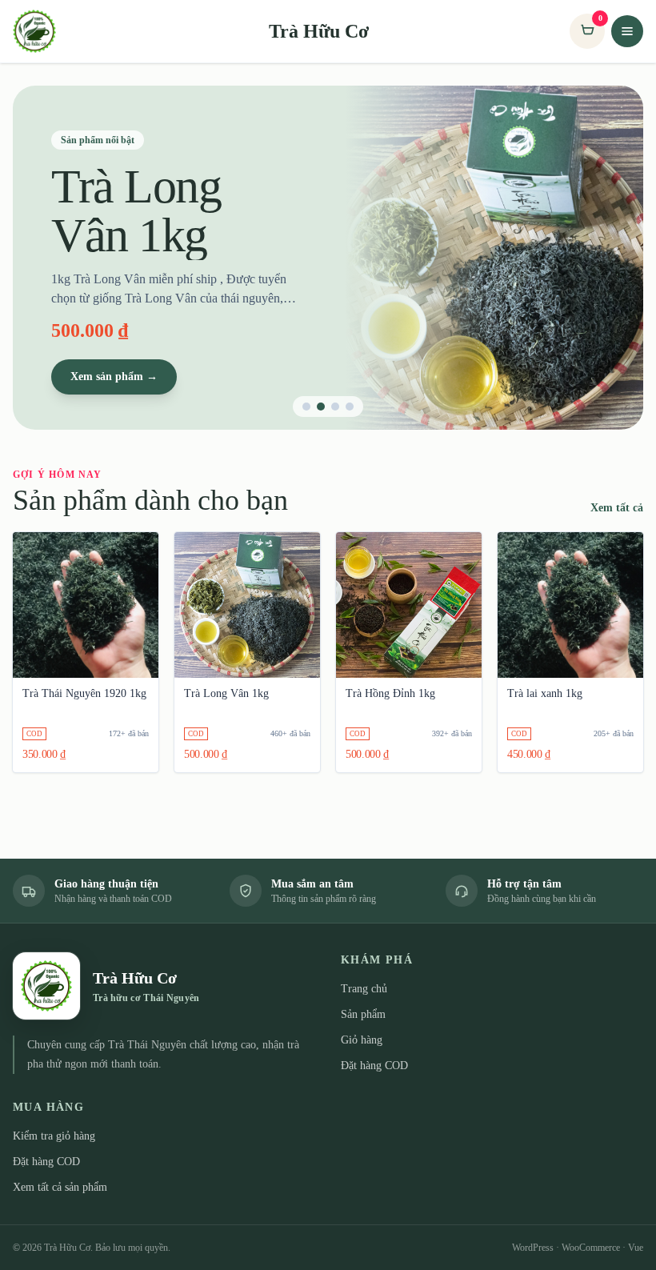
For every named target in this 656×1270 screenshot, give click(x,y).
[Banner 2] (321, 407)
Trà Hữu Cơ (319, 31)
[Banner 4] (350, 407)
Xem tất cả (616, 508)
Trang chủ (364, 989)
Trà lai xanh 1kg (544, 693)
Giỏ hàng (361, 1040)
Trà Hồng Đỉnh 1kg (390, 693)
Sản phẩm (363, 1014)
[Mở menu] (627, 31)
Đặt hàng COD (374, 1066)
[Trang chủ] (40, 31)
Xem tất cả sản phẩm (60, 1187)
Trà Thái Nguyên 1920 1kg (84, 693)
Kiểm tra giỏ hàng (54, 1136)
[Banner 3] (335, 407)
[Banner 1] (306, 407)
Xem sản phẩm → (114, 377)
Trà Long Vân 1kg (226, 693)
